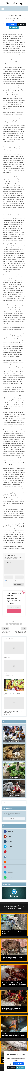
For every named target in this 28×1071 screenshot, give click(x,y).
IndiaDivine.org (13, 3)
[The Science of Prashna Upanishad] (14, 685)
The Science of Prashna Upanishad (13, 693)
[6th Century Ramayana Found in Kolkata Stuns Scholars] (14, 666)
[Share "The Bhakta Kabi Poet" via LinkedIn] (18, 624)
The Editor (9, 18)
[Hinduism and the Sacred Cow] (14, 648)
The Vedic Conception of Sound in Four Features (13, 711)
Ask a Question (14, 819)
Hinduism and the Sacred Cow (12, 655)
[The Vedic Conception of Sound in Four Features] (14, 703)
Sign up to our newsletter (12, 580)
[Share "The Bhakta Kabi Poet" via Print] (21, 624)
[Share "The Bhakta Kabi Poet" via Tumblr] (12, 624)
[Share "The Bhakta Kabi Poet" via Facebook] (6, 624)
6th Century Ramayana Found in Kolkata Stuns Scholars (12, 674)
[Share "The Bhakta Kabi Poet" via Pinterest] (15, 624)
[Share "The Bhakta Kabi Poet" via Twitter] (9, 624)
